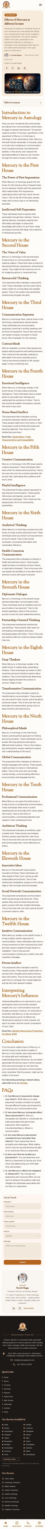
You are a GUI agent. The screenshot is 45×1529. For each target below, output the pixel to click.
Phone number (9, 1222)
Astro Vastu (9, 1479)
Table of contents (22, 102)
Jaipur (6, 1438)
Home (6, 1377)
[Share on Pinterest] (24, 68)
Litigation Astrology (12, 1509)
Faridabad (29, 1431)
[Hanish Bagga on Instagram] (20, 1308)
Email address (9, 1212)
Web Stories (8, 1400)
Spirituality (8, 1404)
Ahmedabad (30, 1455)
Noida (6, 1428)
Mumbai (7, 1445)
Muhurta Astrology (12, 1502)
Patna (28, 1451)
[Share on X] (12, 68)
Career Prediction (11, 1490)
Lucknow (29, 1428)
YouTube (23, 1083)
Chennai (7, 1451)
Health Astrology (11, 1494)
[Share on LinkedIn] (18, 68)
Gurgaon (7, 1435)
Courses (7, 1385)
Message (7, 1241)
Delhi (6, 1425)
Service (6, 1231)
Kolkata (28, 1425)
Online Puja (8, 1396)
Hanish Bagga (17, 55)
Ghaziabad (8, 1431)
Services (7, 1389)
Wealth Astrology (11, 1505)
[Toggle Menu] (40, 4)
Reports (7, 1393)
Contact (7, 1408)
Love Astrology (11, 1498)
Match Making (10, 1486)
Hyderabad (8, 1448)
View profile (29, 1308)
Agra (27, 1438)
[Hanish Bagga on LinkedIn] (14, 1308)
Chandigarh (30, 1445)
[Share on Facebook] (6, 68)
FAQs (6, 1412)
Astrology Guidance (12, 1482)
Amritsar (29, 1448)
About (6, 1381)
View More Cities (10, 1459)
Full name (8, 1202)
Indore (28, 1441)
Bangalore (8, 1441)
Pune (6, 1455)
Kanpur (28, 1435)
